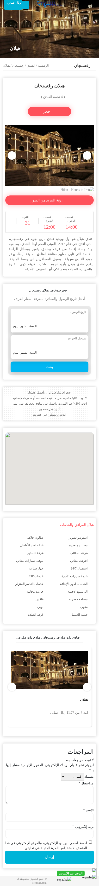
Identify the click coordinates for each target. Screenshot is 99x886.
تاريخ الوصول (78, 312)
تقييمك (89, 776)
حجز (47, 111)
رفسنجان (18, 65)
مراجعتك (86, 783)
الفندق (31, 65)
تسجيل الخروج (77, 338)
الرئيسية (43, 65)
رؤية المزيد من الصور (47, 200)
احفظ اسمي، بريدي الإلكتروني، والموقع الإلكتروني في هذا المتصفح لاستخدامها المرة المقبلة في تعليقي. (46, 845)
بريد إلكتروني (83, 826)
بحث (49, 367)
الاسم (88, 810)
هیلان (84, 699)
